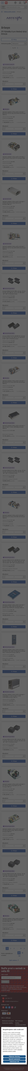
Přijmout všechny (14, 1056)
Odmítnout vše (14, 1061)
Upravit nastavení (14, 1059)
